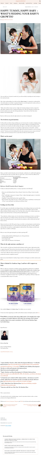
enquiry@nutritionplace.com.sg (6, 351)
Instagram (12, 401)
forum (11, 3)
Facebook (8, 401)
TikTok (21, 401)
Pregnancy (15, 3)
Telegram (16, 401)
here (38, 312)
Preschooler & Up (29, 3)
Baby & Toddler (21, 3)
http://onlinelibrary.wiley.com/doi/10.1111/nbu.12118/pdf (17, 381)
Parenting (35, 3)
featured (7, 3)
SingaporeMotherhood (20, 1)
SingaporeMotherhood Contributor (7, 19)
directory (2, 3)
